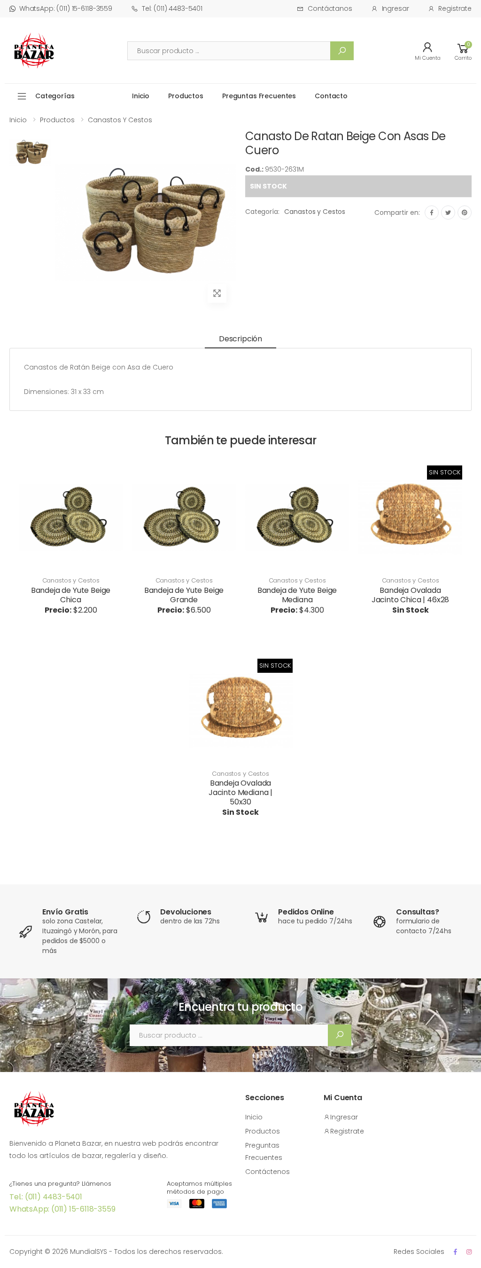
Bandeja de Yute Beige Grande (184, 595)
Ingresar (395, 8)
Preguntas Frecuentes (259, 96)
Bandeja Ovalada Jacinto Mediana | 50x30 (240, 792)
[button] (463, 50)
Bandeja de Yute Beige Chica (71, 595)
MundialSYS (88, 1251)
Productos (185, 96)
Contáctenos (267, 1171)
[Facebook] (432, 212)
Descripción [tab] (240, 338)
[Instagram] (469, 1252)
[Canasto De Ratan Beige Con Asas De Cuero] (30, 222)
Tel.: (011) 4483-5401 (45, 1196)
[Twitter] (448, 212)
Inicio (140, 96)
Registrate (455, 8)
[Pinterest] (465, 212)
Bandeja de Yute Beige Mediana (297, 595)
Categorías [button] (55, 96)
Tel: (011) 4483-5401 (172, 8)
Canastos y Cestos (120, 120)
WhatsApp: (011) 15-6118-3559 (65, 8)
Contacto (331, 96)
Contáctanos (330, 8)
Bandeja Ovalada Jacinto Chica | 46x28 (411, 595)
